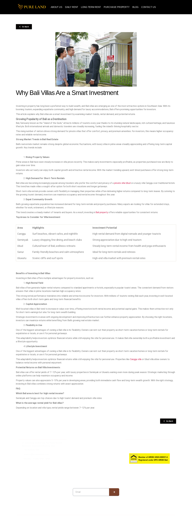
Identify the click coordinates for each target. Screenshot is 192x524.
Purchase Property (116, 7)
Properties (96, 506)
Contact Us (148, 7)
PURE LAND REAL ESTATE (35, 518)
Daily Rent (71, 7)
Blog (135, 7)
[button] (135, 7)
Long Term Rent (91, 7)
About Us (56, 7)
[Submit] (114, 492)
